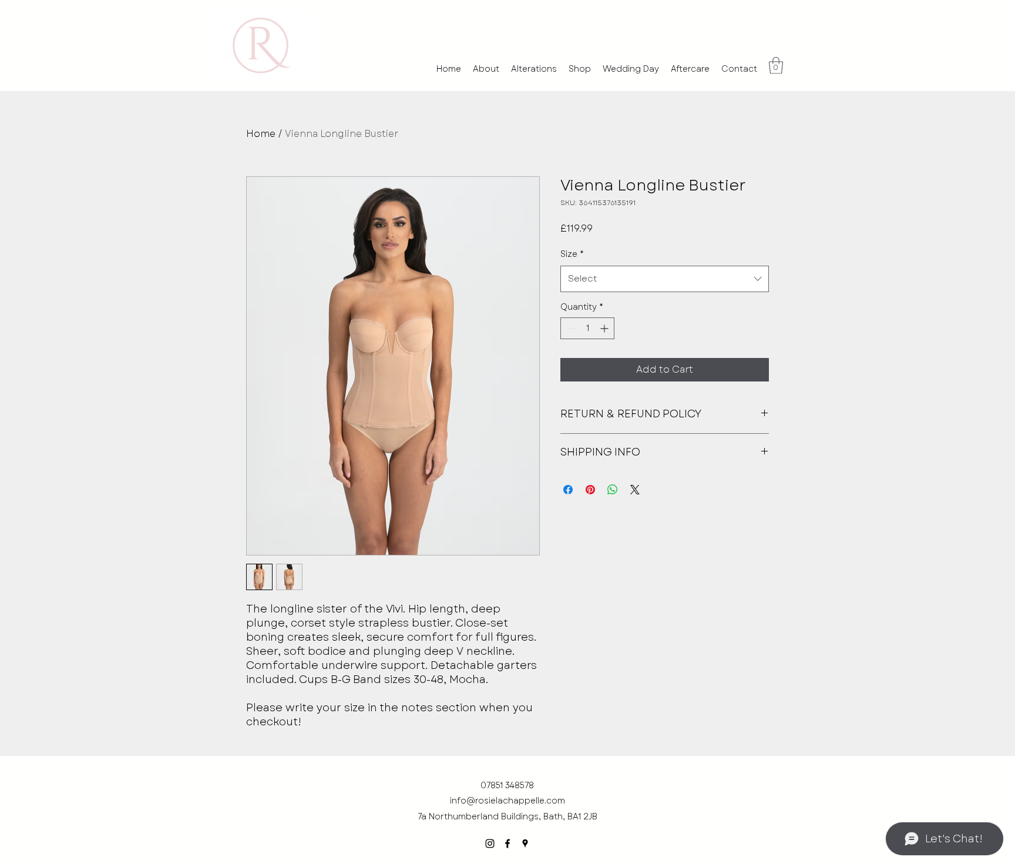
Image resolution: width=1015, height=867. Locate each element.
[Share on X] (635, 490)
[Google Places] (525, 843)
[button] (776, 65)
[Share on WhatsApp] (613, 490)
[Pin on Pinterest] (590, 490)
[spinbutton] (587, 328)
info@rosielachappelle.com (507, 800)
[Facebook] (507, 843)
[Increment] (605, 328)
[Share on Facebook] (568, 490)
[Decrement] (569, 328)
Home (260, 133)
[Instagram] (490, 843)
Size (572, 254)
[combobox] (664, 279)
